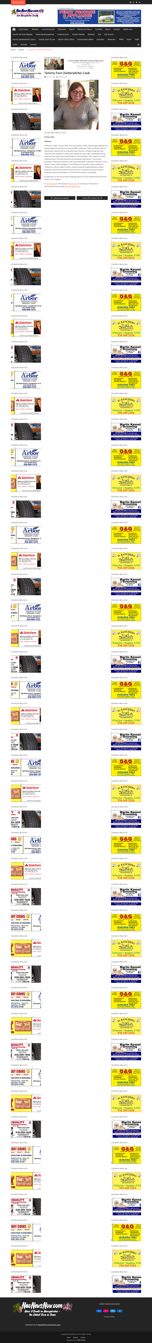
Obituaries (62, 29)
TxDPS (15, 44)
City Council (108, 34)
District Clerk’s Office (66, 39)
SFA (99, 34)
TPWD (121, 39)
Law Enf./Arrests (48, 29)
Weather (35, 29)
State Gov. (112, 39)
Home (68, 1337)
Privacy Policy (109, 1316)
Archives (24, 44)
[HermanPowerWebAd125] (26, 129)
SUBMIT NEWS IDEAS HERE (109, 1304)
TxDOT (137, 39)
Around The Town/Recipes (22, 34)
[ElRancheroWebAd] (126, 104)
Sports (107, 29)
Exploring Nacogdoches (45, 34)
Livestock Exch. (63, 34)
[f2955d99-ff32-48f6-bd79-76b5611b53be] (26, 78)
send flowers (51, 184)
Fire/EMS (98, 29)
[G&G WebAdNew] (126, 78)
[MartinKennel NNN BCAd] (126, 129)
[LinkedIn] (139, 2)
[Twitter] (136, 2)
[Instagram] (133, 2)
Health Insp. (127, 29)
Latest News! (23, 29)
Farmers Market (78, 34)
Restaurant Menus (85, 29)
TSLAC (129, 39)
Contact (33, 44)
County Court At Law (47, 39)
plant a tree (73, 184)
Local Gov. (100, 39)
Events (71, 29)
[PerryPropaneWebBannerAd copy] (99, 17)
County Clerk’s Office (85, 39)
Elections (91, 34)
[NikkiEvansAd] (26, 104)
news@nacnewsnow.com (49, 1324)
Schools (117, 29)
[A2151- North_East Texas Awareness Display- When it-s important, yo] (76, 69)
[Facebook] (130, 2)
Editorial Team (63, 77)
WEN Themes (81, 1340)
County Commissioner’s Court (24, 39)
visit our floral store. (73, 186)
